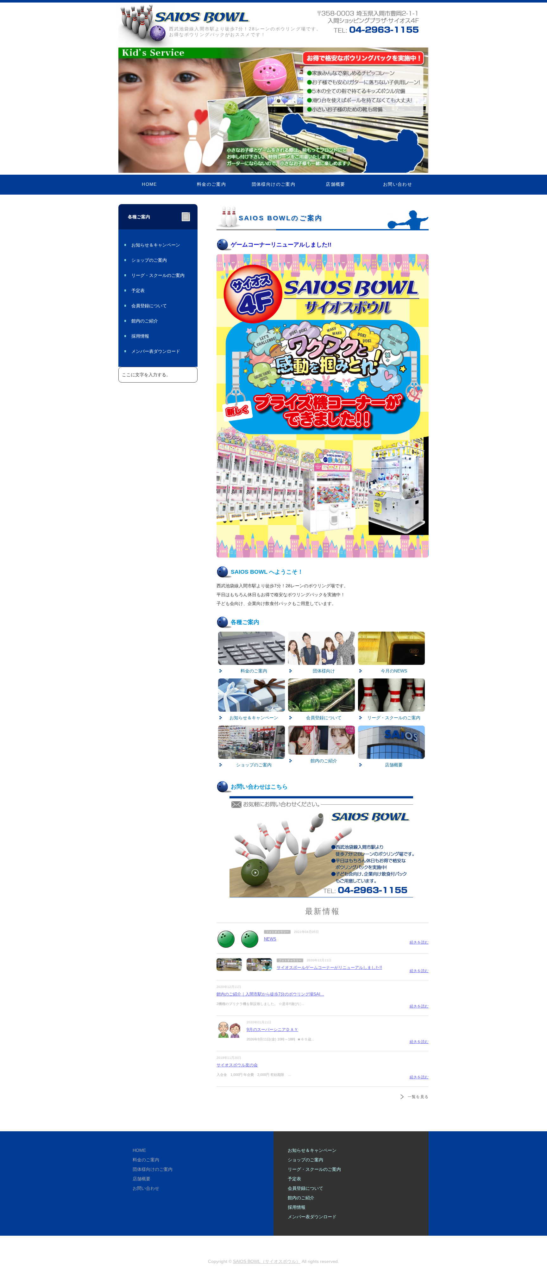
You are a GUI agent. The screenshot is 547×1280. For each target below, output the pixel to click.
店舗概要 (335, 184)
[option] (273, 110)
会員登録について (149, 305)
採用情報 (140, 336)
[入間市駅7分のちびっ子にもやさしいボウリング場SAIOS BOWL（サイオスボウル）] (202, 17)
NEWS (270, 939)
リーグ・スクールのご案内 (158, 275)
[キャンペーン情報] (251, 707)
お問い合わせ (397, 184)
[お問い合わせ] (323, 893)
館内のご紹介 (144, 320)
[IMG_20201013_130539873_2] (321, 750)
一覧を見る (418, 1097)
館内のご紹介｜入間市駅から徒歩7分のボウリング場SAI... (270, 994)
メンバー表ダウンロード (155, 351)
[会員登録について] (321, 707)
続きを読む (419, 942)
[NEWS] (226, 944)
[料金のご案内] (251, 660)
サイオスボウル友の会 (237, 1065)
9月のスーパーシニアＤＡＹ (272, 1029)
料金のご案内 (211, 184)
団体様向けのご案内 (274, 184)
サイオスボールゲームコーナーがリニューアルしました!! (329, 967)
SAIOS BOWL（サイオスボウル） (266, 1261)
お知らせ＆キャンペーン (155, 244)
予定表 (138, 290)
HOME (149, 184)
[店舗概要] (391, 754)
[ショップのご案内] (251, 754)
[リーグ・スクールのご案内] (391, 707)
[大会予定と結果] (391, 660)
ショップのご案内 (149, 260)
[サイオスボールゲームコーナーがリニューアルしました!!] (229, 966)
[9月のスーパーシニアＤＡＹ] (229, 1035)
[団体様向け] (321, 660)
